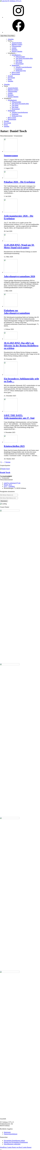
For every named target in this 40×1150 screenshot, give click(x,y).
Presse (10, 79)
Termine (10, 76)
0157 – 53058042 (9, 486)
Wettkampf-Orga (21, 70)
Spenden (10, 81)
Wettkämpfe (15, 65)
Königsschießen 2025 (14, 446)
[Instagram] (18, 17)
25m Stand (19, 60)
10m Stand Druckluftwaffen (24, 58)
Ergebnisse (19, 69)
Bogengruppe (16, 74)
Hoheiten (14, 49)
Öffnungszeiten (16, 46)
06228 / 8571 (8, 485)
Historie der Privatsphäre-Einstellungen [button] (16, 1142)
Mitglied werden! (17, 44)
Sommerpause (11, 155)
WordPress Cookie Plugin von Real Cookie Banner (15, 1147)
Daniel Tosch (5, 472)
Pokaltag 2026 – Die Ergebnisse (19, 182)
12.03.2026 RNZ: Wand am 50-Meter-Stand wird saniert (19, 246)
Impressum (7, 1132)
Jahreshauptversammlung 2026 (19, 276)
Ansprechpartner (17, 42)
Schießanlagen (16, 55)
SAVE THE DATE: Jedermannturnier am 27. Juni (19, 416)
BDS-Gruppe (16, 72)
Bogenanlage (20, 63)
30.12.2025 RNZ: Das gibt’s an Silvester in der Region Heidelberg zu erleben (21, 345)
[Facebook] (18, 32)
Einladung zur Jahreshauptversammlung (17, 311)
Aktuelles (11, 39)
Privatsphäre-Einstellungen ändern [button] (14, 1140)
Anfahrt (14, 48)
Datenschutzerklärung (10, 1134)
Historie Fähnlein (17, 51)
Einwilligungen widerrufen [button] (12, 1144)
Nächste (7, 462)
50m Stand (19, 62)
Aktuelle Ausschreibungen (24, 67)
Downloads (11, 77)
